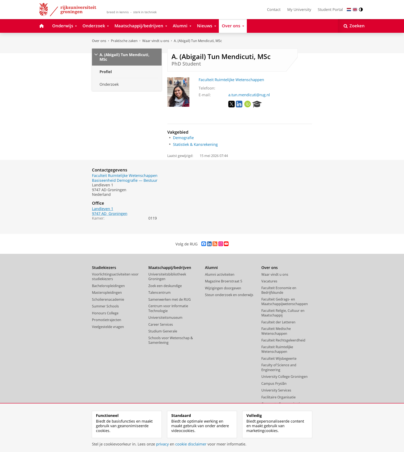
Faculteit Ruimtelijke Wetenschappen (231, 79)
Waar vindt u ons (155, 40)
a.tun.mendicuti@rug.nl (249, 94)
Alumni (211, 267)
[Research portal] (257, 104)
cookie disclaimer (190, 444)
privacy (162, 444)
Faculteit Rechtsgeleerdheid (283, 340)
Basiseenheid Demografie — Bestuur (124, 180)
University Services (276, 390)
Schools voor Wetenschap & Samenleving (170, 340)
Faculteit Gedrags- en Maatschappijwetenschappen (284, 301)
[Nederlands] (349, 9)
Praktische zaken (124, 40)
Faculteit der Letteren (278, 322)
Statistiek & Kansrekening (195, 144)
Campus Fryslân (274, 383)
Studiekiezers (104, 267)
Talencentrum (159, 292)
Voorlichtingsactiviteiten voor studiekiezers (115, 276)
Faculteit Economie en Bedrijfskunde (278, 290)
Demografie (183, 137)
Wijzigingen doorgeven (223, 288)
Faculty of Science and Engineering (278, 367)
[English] (355, 9)
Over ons (99, 40)
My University (299, 9)
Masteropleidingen (107, 292)
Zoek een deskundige (165, 285)
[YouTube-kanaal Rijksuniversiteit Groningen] (226, 243)
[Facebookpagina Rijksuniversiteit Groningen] (203, 243)
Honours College (105, 313)
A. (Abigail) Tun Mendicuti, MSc (198, 40)
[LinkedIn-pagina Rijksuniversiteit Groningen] (209, 243)
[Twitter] (231, 104)
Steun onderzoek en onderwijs (229, 295)
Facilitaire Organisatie (278, 397)
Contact (273, 9)
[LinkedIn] (239, 104)
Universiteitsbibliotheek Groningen (167, 276)
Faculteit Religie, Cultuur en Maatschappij (282, 313)
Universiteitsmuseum (165, 317)
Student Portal (330, 9)
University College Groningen (284, 376)
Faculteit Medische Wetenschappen (276, 331)
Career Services (160, 324)
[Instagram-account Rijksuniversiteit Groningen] (220, 243)
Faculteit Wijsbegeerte (278, 358)
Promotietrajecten (106, 320)
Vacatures (269, 281)
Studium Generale (162, 331)
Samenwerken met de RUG (169, 299)
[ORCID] (247, 104)
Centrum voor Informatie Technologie (168, 308)
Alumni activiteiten (219, 274)
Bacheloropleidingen (108, 285)
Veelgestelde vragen (108, 326)
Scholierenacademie (108, 299)
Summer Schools (105, 306)
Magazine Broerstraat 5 (223, 281)
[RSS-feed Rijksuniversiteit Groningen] (215, 243)
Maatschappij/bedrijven (169, 267)
